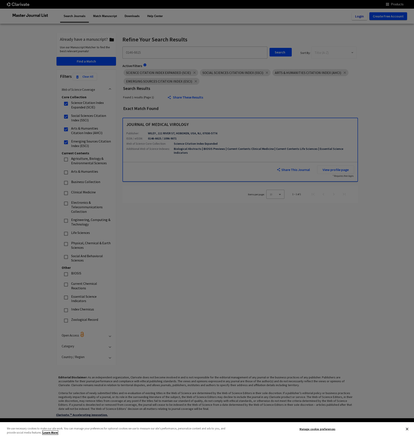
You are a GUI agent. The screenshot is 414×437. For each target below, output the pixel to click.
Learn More (50, 432)
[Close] (407, 429)
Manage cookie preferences (317, 429)
